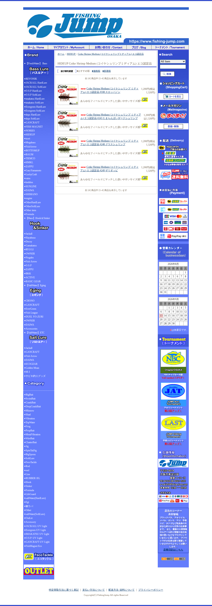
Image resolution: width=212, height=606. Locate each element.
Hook (28, 482)
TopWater (30, 422)
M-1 (28, 371)
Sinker (29, 486)
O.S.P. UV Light (34, 538)
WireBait (30, 438)
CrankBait (31, 402)
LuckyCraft (31, 174)
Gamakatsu (31, 245)
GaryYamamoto (33, 170)
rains (28, 178)
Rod (28, 466)
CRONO (30, 300)
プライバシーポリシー (150, 589)
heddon (29, 182)
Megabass (31, 142)
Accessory (31, 522)
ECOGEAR (31, 364)
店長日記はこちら (173, 549)
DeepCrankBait (33, 406)
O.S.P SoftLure (33, 94)
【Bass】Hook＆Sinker (38, 218)
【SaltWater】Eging (36, 285)
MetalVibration (33, 434)
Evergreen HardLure (36, 106)
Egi (27, 502)
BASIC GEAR (33, 281)
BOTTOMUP (33, 150)
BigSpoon (31, 454)
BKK (28, 273)
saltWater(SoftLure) (35, 514)
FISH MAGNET (34, 126)
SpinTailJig (31, 450)
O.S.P (29, 265)
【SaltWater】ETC (35, 332)
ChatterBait (31, 442)
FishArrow (31, 146)
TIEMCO (30, 158)
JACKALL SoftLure (36, 86)
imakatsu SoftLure (35, 102)
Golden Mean (32, 367)
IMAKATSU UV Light (37, 534)
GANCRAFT (32, 122)
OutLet (29, 518)
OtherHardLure (33, 202)
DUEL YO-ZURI (34, 316)
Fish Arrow (31, 261)
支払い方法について (93, 589)
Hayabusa (30, 237)
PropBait (30, 430)
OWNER (30, 253)
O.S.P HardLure (34, 90)
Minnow (30, 410)
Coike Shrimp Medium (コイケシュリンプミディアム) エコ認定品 (111, 54)
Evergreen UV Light (36, 530)
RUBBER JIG (33, 478)
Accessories (31, 328)
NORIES (30, 130)
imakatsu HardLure (35, 98)
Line (28, 474)
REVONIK (31, 78)
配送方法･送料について (121, 589)
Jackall (29, 233)
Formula (30, 214)
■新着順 (106, 71)
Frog (28, 426)
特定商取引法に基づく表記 (64, 589)
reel (27, 470)
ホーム (61, 54)
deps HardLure (33, 114)
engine (29, 198)
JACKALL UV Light (36, 526)
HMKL (29, 162)
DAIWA (30, 190)
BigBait (29, 394)
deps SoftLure (33, 118)
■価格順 (96, 71)
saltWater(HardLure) (36, 498)
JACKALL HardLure (36, 82)
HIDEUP (30, 134)
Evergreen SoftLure (35, 110)
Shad (28, 414)
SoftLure (30, 458)
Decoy (29, 241)
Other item (31, 210)
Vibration (30, 418)
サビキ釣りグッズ (36, 376)
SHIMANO (32, 194)
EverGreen (31, 308)
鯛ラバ (29, 506)
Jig (27, 446)
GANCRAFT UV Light (37, 541)
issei (28, 138)
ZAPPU (30, 166)
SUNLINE (31, 186)
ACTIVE (30, 277)
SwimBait (30, 398)
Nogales (30, 257)
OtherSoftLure (33, 206)
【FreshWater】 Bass (36, 63)
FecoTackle (31, 462)
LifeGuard (31, 494)
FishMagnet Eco (34, 546)
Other (28, 510)
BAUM (29, 154)
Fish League (32, 312)
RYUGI (30, 249)
